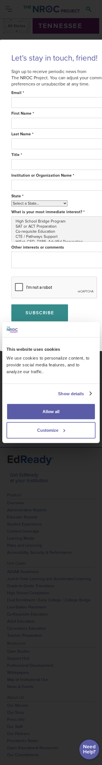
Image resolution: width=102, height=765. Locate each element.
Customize (47, 430)
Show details (71, 393)
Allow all (51, 411)
